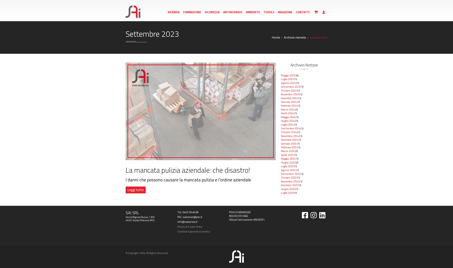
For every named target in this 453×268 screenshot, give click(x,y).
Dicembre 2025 (289, 185)
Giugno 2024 (288, 121)
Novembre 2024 (290, 136)
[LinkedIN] (323, 215)
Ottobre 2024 (289, 132)
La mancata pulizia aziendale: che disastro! (188, 170)
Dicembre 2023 (289, 98)
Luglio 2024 (287, 125)
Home (276, 37)
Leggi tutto (135, 190)
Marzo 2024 (287, 109)
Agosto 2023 (288, 83)
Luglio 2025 (287, 166)
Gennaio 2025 (288, 144)
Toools (268, 12)
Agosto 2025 (288, 170)
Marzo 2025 (287, 151)
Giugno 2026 (288, 189)
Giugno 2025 (288, 163)
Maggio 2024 (288, 117)
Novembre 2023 (290, 94)
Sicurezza (212, 12)
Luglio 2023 (287, 79)
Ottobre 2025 (289, 178)
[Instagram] (315, 215)
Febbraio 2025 (289, 147)
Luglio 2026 (287, 193)
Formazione (192, 12)
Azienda (174, 12)
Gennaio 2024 (288, 102)
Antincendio (232, 12)
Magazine (285, 12)
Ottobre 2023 (289, 91)
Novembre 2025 (290, 181)
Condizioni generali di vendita (193, 231)
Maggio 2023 (288, 75)
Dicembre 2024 (289, 140)
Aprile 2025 (287, 155)
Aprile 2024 (287, 113)
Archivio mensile (295, 37)
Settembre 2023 (290, 87)
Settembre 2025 (290, 174)
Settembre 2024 (290, 128)
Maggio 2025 (288, 159)
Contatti (303, 12)
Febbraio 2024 (289, 106)
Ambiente (253, 12)
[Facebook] (306, 215)
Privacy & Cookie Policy (189, 227)
